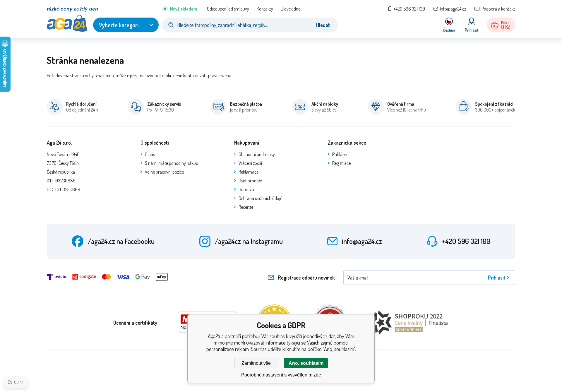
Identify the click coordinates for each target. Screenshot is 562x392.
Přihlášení (340, 154)
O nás (150, 154)
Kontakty (265, 9)
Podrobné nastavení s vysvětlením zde (281, 374)
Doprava (246, 189)
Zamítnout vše (256, 363)
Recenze (246, 207)
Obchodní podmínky (257, 154)
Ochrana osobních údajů (260, 198)
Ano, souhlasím (306, 363)
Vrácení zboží (250, 163)
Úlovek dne (290, 9)
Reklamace (248, 172)
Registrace (341, 163)
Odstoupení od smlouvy (228, 9)
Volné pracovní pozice (164, 172)
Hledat (323, 25)
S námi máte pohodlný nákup (171, 163)
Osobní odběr (250, 181)
